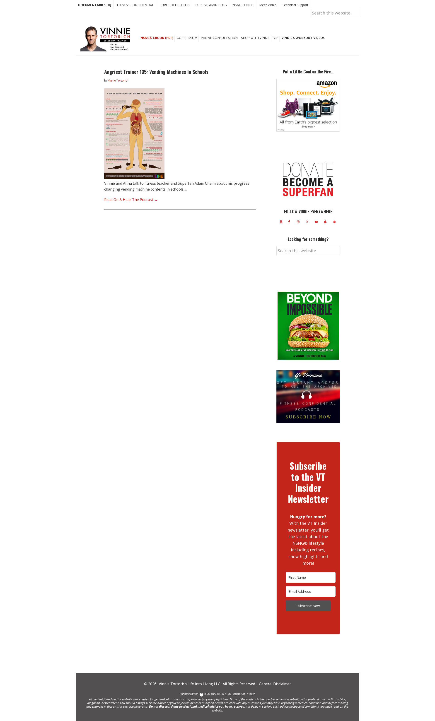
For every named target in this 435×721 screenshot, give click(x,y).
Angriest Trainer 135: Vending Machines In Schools (156, 71)
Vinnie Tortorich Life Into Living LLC (189, 683)
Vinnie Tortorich (106, 39)
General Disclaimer (274, 683)
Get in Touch (248, 693)
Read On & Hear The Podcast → (131, 199)
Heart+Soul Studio (230, 693)
